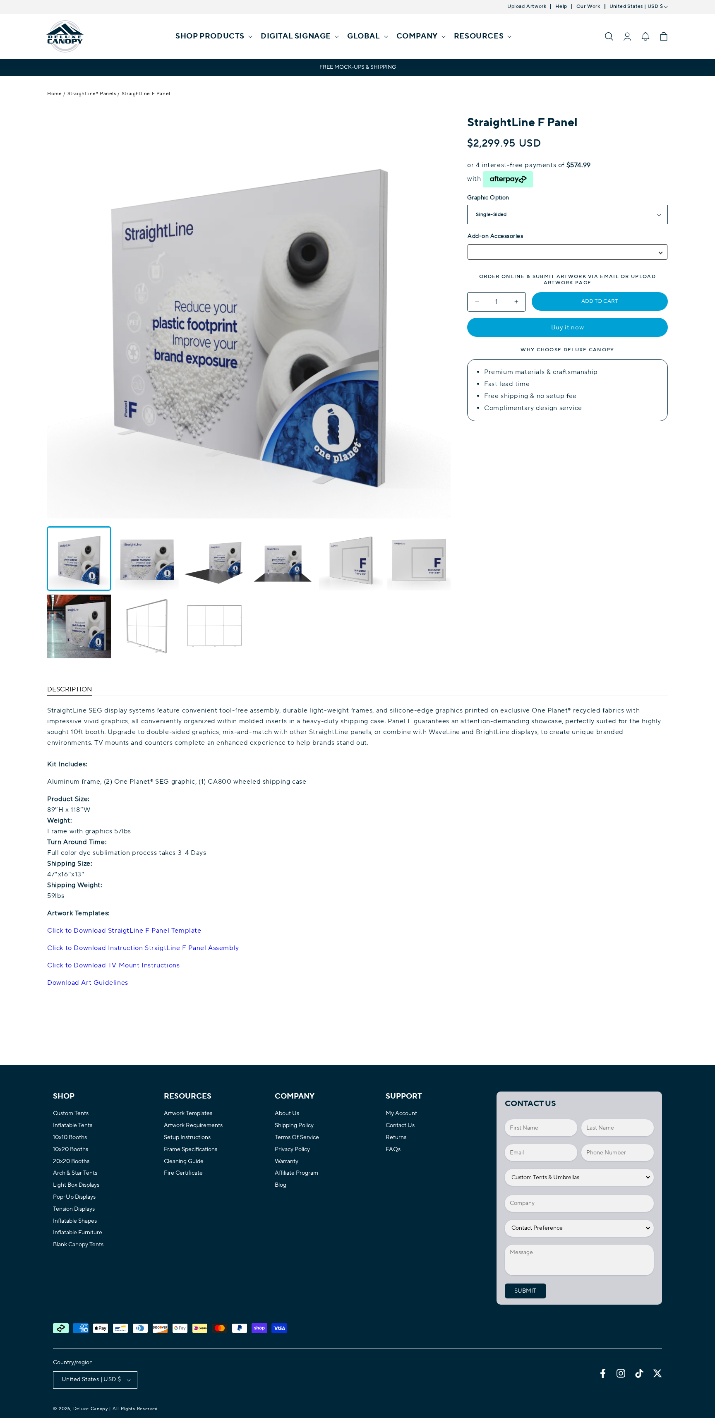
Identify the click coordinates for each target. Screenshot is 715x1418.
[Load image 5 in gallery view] (351, 558)
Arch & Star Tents (75, 1173)
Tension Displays (74, 1209)
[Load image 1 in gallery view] (79, 558)
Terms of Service (297, 1137)
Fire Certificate (183, 1173)
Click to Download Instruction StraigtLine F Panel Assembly (143, 948)
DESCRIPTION (69, 689)
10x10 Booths (70, 1137)
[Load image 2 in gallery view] (147, 558)
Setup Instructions (187, 1137)
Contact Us (400, 1125)
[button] (213, 36)
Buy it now (567, 327)
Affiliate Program (296, 1173)
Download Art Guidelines (87, 983)
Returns (396, 1137)
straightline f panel (146, 94)
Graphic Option (488, 198)
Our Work (588, 6)
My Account (401, 1113)
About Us (287, 1113)
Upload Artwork (526, 6)
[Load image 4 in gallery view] (283, 558)
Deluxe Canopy (90, 1409)
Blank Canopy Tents (78, 1244)
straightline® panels (91, 94)
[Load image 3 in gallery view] (215, 558)
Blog (280, 1185)
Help (561, 6)
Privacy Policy (292, 1149)
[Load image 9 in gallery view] (215, 626)
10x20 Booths (70, 1149)
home (54, 94)
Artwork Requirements (193, 1125)
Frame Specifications (190, 1149)
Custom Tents (71, 1113)
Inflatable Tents (72, 1125)
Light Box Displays (76, 1185)
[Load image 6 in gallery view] (419, 558)
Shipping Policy (294, 1125)
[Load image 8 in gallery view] (147, 626)
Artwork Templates (188, 1113)
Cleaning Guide (184, 1161)
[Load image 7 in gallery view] (79, 626)
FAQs (393, 1149)
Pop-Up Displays (74, 1197)
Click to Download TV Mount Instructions (113, 965)
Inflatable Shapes (75, 1221)
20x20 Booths (71, 1161)
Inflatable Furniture (77, 1232)
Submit (525, 1291)
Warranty (286, 1161)
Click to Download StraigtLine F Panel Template (124, 930)
